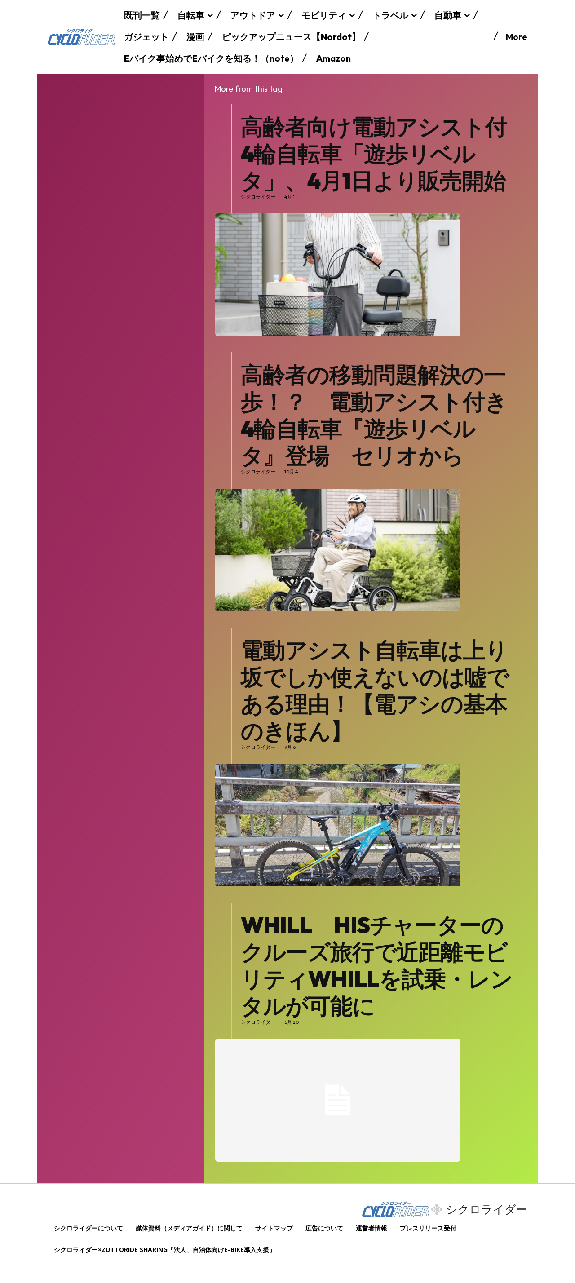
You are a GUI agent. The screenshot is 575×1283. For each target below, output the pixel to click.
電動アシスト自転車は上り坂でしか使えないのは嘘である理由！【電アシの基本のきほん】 (375, 690)
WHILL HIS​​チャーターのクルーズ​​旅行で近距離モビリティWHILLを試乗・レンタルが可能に (377, 965)
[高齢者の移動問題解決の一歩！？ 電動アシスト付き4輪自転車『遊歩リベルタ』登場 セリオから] (337, 550)
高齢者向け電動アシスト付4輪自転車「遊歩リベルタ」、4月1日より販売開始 (374, 153)
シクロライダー (258, 197)
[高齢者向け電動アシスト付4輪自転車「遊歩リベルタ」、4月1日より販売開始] (337, 274)
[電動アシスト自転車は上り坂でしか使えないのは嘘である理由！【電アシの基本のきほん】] (337, 825)
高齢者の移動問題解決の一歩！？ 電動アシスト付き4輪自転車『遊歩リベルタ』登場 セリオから (374, 414)
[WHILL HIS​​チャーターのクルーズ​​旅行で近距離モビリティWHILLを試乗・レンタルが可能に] (337, 1100)
